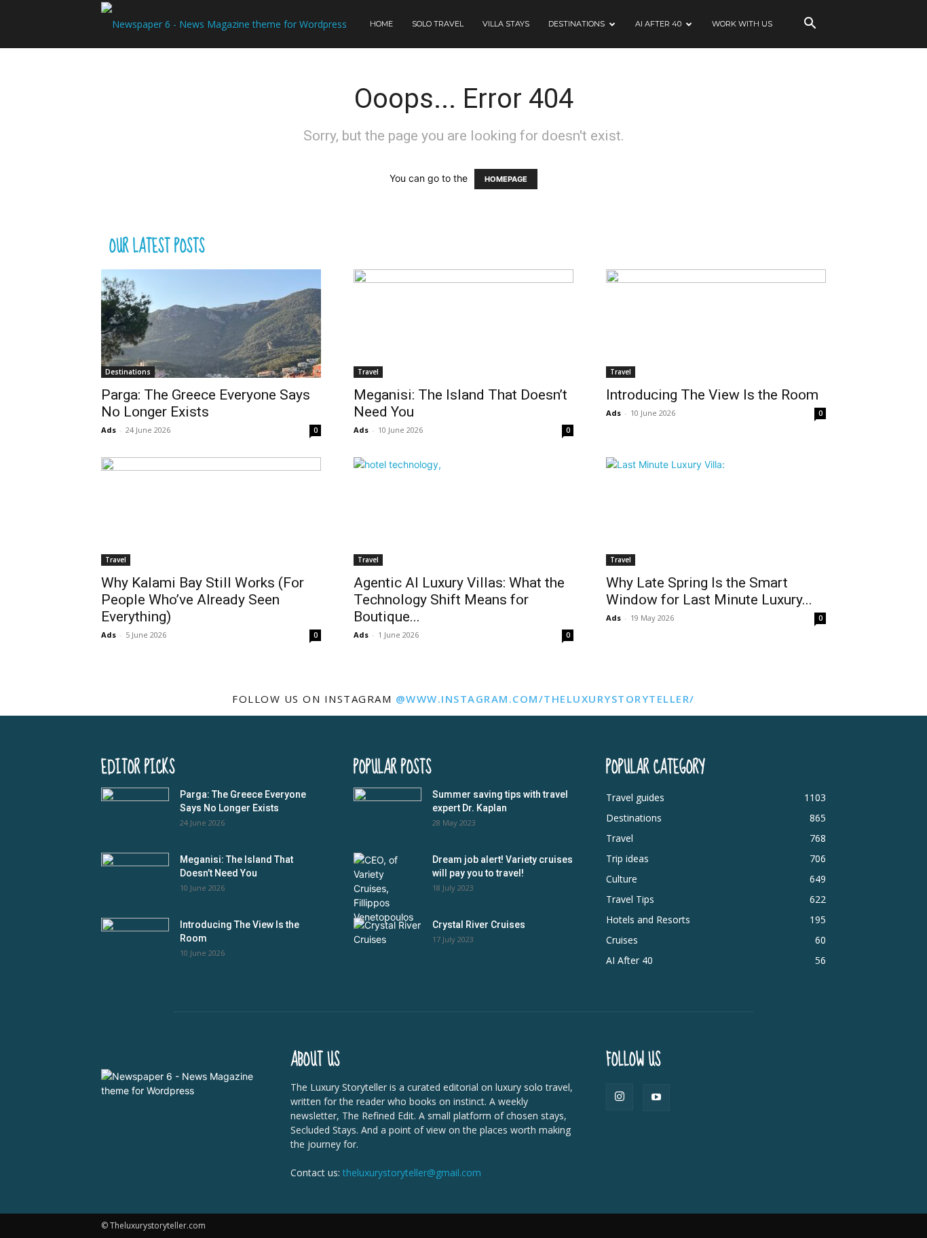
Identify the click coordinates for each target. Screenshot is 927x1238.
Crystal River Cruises (478, 924)
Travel (368, 371)
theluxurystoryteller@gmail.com (412, 1172)
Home (381, 23)
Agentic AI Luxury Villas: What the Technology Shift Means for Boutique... (459, 600)
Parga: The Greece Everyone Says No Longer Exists (205, 403)
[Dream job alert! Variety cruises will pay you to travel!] (387, 888)
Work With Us (742, 23)
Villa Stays (506, 23)
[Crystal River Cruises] (387, 941)
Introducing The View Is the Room (712, 395)
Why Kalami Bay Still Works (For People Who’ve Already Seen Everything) (202, 600)
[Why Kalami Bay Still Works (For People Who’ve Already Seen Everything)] (211, 511)
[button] (809, 24)
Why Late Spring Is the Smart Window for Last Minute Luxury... (709, 591)
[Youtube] (656, 1097)
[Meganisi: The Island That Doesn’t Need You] (463, 323)
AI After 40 (658, 23)
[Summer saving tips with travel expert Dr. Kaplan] (387, 811)
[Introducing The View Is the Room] (716, 323)
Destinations (576, 23)
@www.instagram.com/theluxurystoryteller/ (545, 698)
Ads (108, 430)
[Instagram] (619, 1096)
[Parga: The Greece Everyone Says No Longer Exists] (211, 323)
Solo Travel (437, 23)
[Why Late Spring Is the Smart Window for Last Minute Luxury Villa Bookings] (716, 511)
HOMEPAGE (506, 179)
